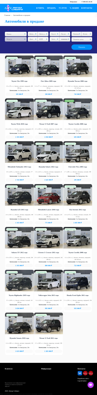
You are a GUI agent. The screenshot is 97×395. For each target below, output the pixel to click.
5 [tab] (25, 75)
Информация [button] (46, 369)
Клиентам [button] (9, 369)
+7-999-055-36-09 (86, 2)
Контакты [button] (81, 369)
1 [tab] (14, 75)
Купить (40, 8)
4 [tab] (22, 75)
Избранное (73, 2)
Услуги (63, 8)
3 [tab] (19, 75)
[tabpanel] (19, 66)
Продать (51, 8)
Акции (75, 8)
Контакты (86, 8)
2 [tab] (17, 75)
